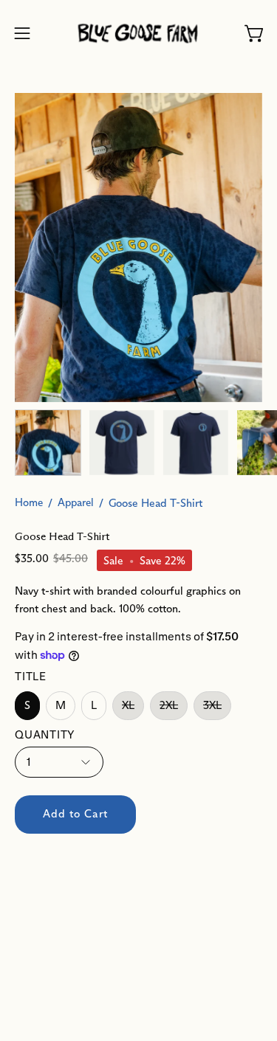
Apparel (76, 502)
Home (29, 502)
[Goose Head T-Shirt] (48, 442)
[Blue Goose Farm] (139, 33)
